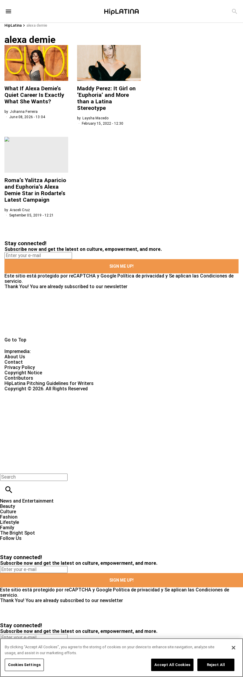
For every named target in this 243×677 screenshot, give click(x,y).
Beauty (7, 506)
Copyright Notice (23, 373)
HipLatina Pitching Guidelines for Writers (49, 383)
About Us (14, 357)
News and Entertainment (27, 501)
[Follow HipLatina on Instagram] (35, 543)
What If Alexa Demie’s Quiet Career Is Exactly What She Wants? (34, 95)
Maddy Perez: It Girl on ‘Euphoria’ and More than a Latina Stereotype (106, 98)
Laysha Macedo (95, 118)
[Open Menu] (8, 11)
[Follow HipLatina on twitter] (22, 543)
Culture (8, 511)
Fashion (8, 517)
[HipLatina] (121, 11)
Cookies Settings (24, 664)
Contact (13, 362)
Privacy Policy (19, 367)
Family (7, 527)
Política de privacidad (140, 276)
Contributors (18, 378)
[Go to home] (121, 313)
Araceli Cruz (20, 210)
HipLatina (13, 25)
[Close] (233, 647)
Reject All (216, 664)
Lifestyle (9, 522)
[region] (121, 657)
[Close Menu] (6, 467)
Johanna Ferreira (24, 112)
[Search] (234, 11)
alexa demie (36, 25)
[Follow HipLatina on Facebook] (7, 543)
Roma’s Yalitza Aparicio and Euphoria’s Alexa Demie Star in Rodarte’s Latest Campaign (35, 190)
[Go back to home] (99, 413)
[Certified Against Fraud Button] (25, 394)
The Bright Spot (17, 533)
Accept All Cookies (172, 664)
